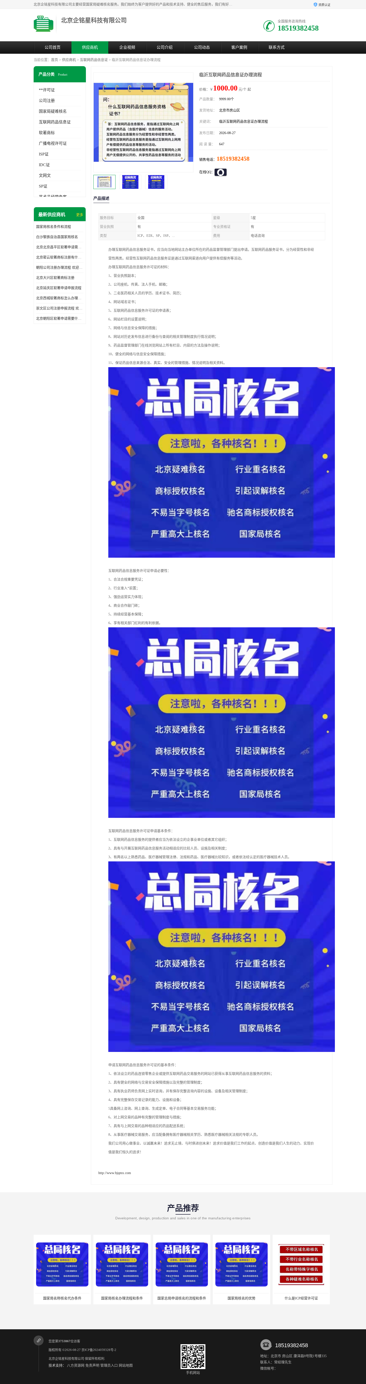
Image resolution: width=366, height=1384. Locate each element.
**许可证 (47, 90)
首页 (54, 60)
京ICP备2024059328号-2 (98, 1350)
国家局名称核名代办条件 (300, 1298)
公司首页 (53, 47)
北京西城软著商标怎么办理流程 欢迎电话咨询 (59, 298)
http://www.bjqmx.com (114, 1173)
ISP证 (44, 154)
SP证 (43, 186)
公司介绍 (165, 47)
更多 (79, 215)
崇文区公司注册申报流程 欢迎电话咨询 (59, 308)
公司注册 (47, 101)
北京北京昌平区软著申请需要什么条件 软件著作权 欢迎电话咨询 (59, 247)
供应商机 (90, 47)
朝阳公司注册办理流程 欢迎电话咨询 (59, 267)
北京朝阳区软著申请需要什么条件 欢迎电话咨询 (59, 318)
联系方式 (277, 47)
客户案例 (239, 47)
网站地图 (126, 1365)
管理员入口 (109, 1365)
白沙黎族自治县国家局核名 (57, 237)
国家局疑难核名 (53, 111)
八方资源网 (75, 1365)
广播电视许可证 (53, 143)
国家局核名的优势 (181, 1298)
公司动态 (202, 47)
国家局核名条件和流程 (53, 227)
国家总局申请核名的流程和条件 (121, 1298)
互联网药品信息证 (94, 60)
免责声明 (92, 1365)
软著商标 (47, 133)
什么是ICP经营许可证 (240, 1298)
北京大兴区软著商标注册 (55, 278)
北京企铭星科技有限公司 (66, 1358)
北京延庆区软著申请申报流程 (58, 288)
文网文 (45, 175)
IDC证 (44, 165)
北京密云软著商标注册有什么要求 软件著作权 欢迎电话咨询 (59, 257)
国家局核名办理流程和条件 (61, 1298)
